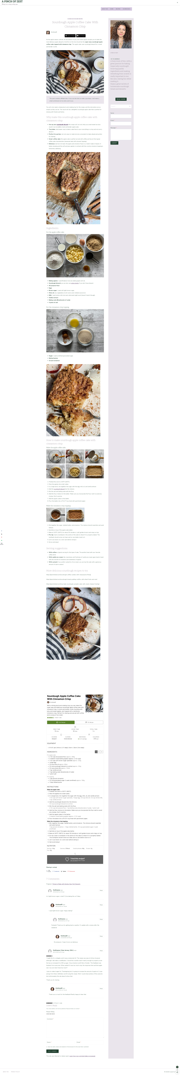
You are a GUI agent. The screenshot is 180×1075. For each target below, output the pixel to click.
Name (49, 1042)
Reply (101, 890)
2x (99, 752)
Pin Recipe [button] (90, 722)
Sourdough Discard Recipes (75, 18)
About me (105, 9)
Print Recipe (81, 35)
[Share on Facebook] (1, 530)
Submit (114, 143)
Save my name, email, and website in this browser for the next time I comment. (68, 1047)
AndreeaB (59, 904)
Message (113, 128)
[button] (48, 718)
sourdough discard (62, 124)
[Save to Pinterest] (1, 537)
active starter (75, 283)
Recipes (118, 9)
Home (111, 9)
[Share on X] (1, 534)
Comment (50, 1019)
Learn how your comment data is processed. (82, 1056)
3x (101, 752)
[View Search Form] (177, 2)
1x (96, 752)
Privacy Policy (15, 1071)
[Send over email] (1, 540)
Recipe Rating (50, 1012)
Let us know (74, 860)
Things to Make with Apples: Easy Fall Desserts (66, 884)
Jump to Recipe (71, 35)
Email (79, 1042)
